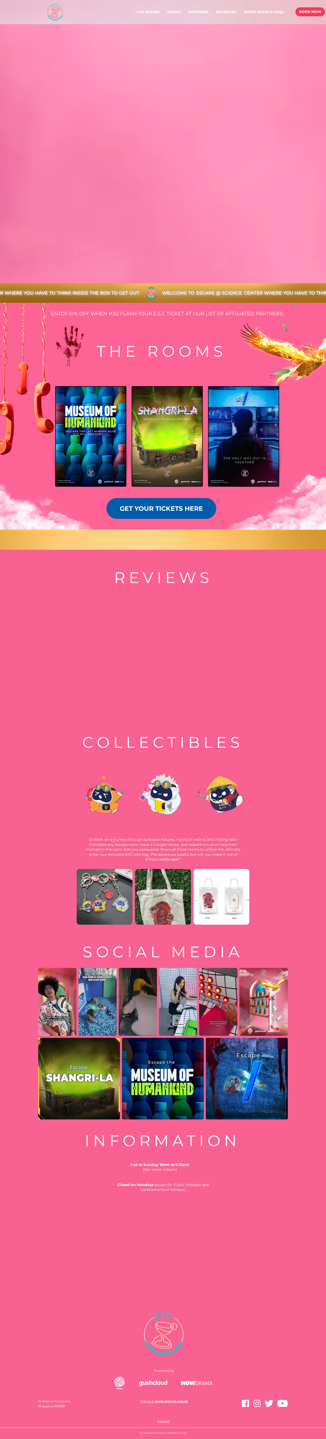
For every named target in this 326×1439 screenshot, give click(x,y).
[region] (91, 436)
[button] (226, 12)
